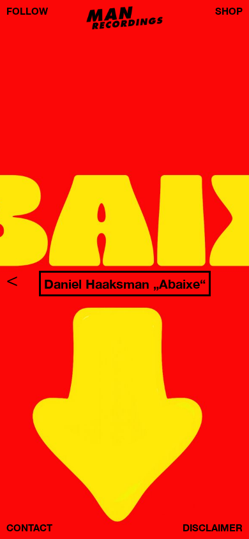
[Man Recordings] (124, 26)
